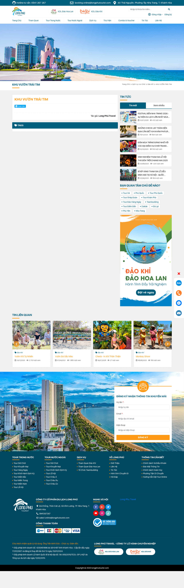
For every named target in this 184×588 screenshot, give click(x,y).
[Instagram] (102, 513)
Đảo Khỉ (151, 84)
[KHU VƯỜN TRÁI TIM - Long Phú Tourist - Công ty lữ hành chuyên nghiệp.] (18, 11)
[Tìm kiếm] (169, 9)
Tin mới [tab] (133, 105)
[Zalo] (179, 283)
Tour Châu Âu (52, 480)
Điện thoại (120, 425)
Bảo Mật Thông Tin (151, 466)
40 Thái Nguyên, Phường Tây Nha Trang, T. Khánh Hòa (144, 2)
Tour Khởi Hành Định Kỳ (24, 473)
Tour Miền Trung (21, 480)
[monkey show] (153, 335)
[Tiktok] (108, 513)
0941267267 (44, 513)
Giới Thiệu (115, 463)
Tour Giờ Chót (20, 463)
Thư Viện (107, 20)
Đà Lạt (156, 206)
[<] (16, 344)
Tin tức (145, 20)
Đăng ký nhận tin (20, 387)
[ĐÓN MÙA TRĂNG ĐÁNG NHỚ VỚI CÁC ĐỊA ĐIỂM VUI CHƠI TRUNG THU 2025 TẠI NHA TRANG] (128, 146)
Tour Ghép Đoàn (130, 197)
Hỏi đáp (114, 477)
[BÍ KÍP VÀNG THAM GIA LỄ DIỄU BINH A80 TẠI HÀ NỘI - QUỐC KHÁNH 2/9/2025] (128, 175)
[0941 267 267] (179, 293)
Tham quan (33, 20)
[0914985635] (179, 313)
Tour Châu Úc (52, 484)
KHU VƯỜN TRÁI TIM (164, 84)
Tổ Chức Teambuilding (88, 470)
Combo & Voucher (126, 20)
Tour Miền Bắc (20, 477)
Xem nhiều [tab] (158, 105)
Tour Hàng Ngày (21, 470)
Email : (119, 414)
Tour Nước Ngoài (75, 20)
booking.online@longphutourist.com (92, 2)
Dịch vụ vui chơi (138, 84)
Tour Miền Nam (20, 484)
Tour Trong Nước (53, 20)
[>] (168, 344)
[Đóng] (179, 274)
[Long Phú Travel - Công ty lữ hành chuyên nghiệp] (23, 505)
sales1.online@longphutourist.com (54, 518)
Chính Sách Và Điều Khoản (154, 463)
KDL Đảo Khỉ (146, 552)
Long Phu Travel (128, 499)
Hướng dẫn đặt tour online (155, 477)
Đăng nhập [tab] (156, 14)
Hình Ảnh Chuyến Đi (120, 473)
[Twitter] (108, 507)
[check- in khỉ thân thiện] (112, 335)
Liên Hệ (158, 20)
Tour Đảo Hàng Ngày (132, 202)
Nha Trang (140, 211)
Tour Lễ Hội (18, 487)
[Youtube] (96, 513)
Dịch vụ (92, 20)
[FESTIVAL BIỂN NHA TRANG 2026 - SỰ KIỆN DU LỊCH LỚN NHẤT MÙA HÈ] (128, 117)
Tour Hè (126, 193)
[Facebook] (96, 507)
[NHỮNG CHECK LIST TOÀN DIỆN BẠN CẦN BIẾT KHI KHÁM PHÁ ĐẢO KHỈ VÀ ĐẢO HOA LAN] (128, 131)
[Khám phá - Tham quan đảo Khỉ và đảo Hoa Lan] (146, 260)
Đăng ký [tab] (168, 14)
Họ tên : (120, 402)
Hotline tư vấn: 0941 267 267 (31, 2)
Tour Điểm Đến (129, 206)
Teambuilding (153, 202)
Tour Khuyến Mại (21, 466)
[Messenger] (179, 303)
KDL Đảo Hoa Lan (112, 552)
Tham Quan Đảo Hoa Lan (89, 466)
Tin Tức (114, 470)
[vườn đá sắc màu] (72, 335)
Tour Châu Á (51, 477)
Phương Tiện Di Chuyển (153, 473)
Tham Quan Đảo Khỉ (87, 463)
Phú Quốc (139, 193)
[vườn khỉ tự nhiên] (31, 335)
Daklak (144, 206)
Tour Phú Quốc (156, 193)
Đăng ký (143, 437)
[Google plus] (102, 507)
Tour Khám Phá (149, 197)
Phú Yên (126, 211)
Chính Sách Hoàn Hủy (152, 470)
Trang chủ (16, 20)
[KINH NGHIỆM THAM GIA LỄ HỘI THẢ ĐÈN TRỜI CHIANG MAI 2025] (128, 160)
